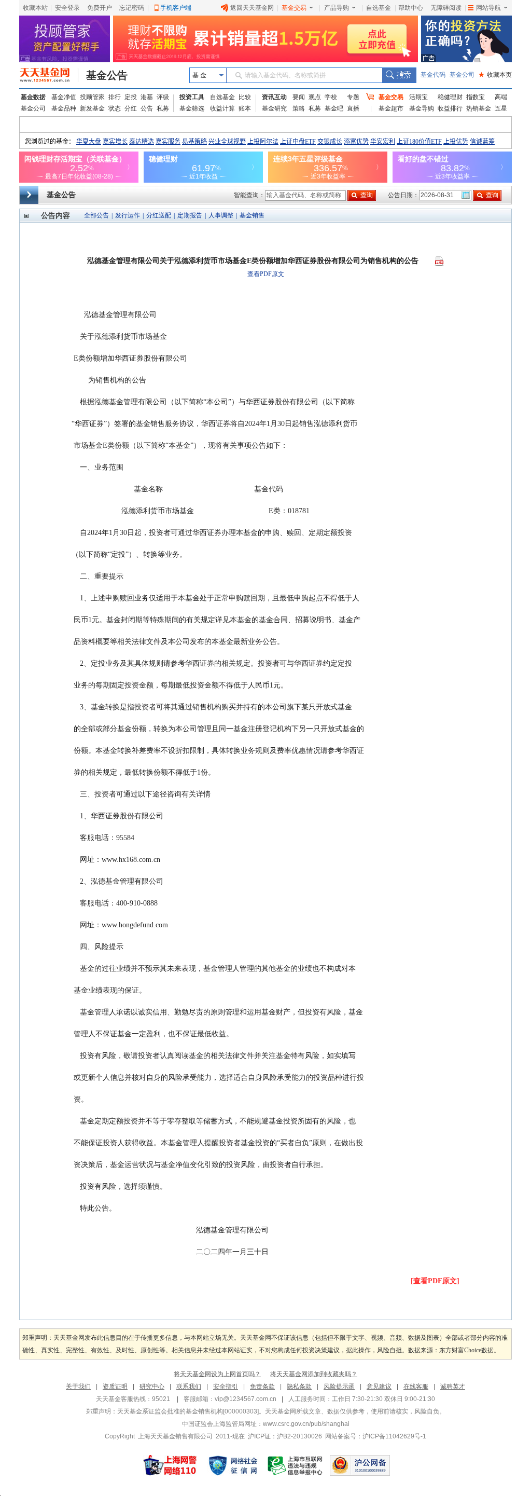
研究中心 (151, 1386)
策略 (298, 108)
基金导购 (421, 108)
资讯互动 (274, 97)
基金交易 (294, 7)
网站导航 (488, 7)
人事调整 (220, 215)
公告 (147, 108)
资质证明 (115, 1386)
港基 (147, 97)
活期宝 (418, 97)
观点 (315, 97)
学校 (331, 97)
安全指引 (225, 1386)
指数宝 (475, 97)
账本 (245, 108)
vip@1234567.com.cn (245, 1399)
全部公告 (96, 215)
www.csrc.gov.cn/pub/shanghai (306, 1424)
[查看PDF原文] (435, 1281)
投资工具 (191, 97)
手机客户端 (175, 7)
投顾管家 (92, 97)
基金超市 (391, 108)
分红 (130, 108)
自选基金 (378, 7)
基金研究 (274, 108)
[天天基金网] (49, 75)
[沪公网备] (360, 1465)
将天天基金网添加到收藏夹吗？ (313, 1374)
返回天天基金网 (252, 7)
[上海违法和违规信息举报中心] (295, 1465)
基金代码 (433, 74)
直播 (353, 108)
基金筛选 (191, 108)
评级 (163, 97)
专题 (353, 97)
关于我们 (78, 1386)
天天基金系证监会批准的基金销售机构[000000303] (188, 1411)
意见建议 (379, 1386)
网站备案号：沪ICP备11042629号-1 (375, 1436)
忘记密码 (131, 7)
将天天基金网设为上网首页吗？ (217, 1374)
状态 (114, 108)
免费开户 (99, 7)
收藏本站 (35, 7)
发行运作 (127, 215)
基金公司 (462, 74)
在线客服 (415, 1386)
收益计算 (222, 108)
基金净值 (63, 97)
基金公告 (107, 75)
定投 (130, 97)
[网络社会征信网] (232, 1465)
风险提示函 (339, 1386)
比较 (245, 97)
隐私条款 (299, 1386)
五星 (501, 108)
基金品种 (63, 108)
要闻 (298, 97)
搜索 (399, 75)
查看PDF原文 (265, 274)
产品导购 (336, 7)
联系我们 (188, 1386)
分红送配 (158, 215)
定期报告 (189, 215)
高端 (501, 97)
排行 (114, 97)
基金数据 (33, 97)
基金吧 (334, 108)
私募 (163, 108)
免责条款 (262, 1386)
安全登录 (67, 7)
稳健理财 (450, 97)
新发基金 (92, 108)
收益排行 (450, 108)
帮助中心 (410, 7)
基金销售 (252, 215)
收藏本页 (495, 74)
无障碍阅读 (446, 7)
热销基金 (478, 108)
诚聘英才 (452, 1386)
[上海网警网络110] (170, 1465)
